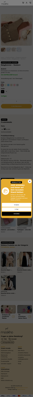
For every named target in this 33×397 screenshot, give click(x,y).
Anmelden (16, 214)
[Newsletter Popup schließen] (30, 181)
